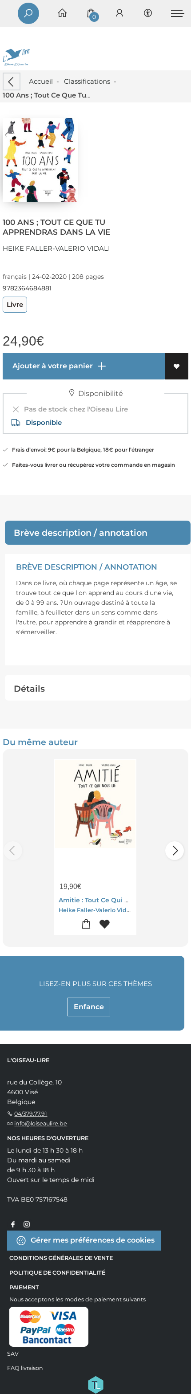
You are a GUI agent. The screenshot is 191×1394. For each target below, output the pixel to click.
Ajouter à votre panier (52, 366)
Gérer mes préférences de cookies (92, 1239)
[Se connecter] (119, 14)
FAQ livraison (25, 1368)
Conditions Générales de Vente (61, 1258)
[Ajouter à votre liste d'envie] (176, 366)
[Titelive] (95, 1384)
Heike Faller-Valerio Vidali (56, 248)
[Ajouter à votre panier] (86, 924)
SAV (13, 1353)
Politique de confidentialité (57, 1272)
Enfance (89, 1007)
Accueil (41, 81)
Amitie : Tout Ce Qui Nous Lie (105, 900)
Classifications (87, 81)
